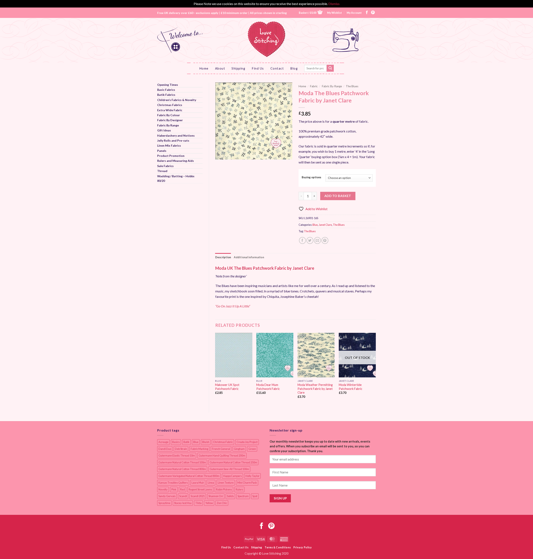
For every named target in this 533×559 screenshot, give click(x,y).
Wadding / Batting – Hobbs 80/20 (175, 178)
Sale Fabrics (165, 166)
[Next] (375, 369)
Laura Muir (198, 482)
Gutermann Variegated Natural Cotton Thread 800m (188, 476)
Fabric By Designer (170, 120)
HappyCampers (232, 476)
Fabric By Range (168, 125)
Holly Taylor (252, 476)
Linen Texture (226, 482)
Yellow (209, 503)
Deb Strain (181, 448)
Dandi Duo (164, 448)
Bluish (205, 442)
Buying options (311, 177)
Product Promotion (170, 155)
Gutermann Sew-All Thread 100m (229, 469)
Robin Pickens (224, 489)
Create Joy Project (247, 442)
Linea (211, 482)
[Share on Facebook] (302, 240)
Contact (277, 68)
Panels (161, 150)
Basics (176, 442)
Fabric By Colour (168, 115)
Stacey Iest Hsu (183, 503)
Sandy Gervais (167, 496)
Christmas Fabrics (169, 105)
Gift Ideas (164, 130)
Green (252, 448)
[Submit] (330, 68)
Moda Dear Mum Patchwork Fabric (268, 387)
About (220, 68)
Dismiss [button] (334, 4)
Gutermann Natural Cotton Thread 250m (233, 462)
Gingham (239, 448)
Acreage (163, 442)
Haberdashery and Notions (176, 135)
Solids (230, 496)
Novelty (163, 489)
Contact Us (240, 547)
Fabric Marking (199, 448)
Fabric (314, 86)
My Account (354, 12)
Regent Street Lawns (200, 489)
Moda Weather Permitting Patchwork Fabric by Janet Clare (315, 388)
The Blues (352, 86)
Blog (294, 68)
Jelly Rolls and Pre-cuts (173, 140)
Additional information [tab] (249, 257)
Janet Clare (325, 224)
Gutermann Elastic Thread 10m (176, 455)
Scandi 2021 (198, 496)
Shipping (238, 68)
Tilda (198, 503)
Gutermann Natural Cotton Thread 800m (182, 469)
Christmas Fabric (223, 442)
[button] (311, 12)
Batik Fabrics (166, 94)
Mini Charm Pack (247, 482)
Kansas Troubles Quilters (173, 482)
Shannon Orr (215, 496)
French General (221, 448)
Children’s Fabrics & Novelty (176, 100)
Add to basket (337, 196)
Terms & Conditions (278, 547)
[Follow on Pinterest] (373, 13)
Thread (162, 171)
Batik (186, 442)
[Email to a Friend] (317, 240)
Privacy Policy (302, 547)
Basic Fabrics (166, 89)
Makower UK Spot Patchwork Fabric (227, 387)
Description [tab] (223, 257)
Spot (254, 496)
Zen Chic (222, 503)
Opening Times (167, 84)
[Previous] (215, 369)
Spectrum (243, 496)
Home (204, 68)
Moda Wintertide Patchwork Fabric (350, 387)
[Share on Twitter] (309, 240)
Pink (173, 489)
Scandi (183, 496)
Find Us (258, 68)
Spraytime (164, 503)
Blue (315, 224)
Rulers (239, 489)
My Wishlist (334, 12)
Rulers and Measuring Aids (175, 160)
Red (182, 489)
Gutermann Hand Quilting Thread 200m (222, 455)
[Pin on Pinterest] (324, 240)
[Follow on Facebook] (367, 13)
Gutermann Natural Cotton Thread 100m (182, 462)
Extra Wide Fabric (169, 110)
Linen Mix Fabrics (169, 145)
